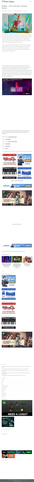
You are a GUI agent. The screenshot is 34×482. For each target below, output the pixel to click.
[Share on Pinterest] (6, 431)
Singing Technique (4, 394)
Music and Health (4, 388)
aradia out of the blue (11, 251)
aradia (4, 251)
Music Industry (3, 390)
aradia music (6, 251)
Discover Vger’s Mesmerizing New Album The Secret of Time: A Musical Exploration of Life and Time (17, 265)
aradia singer (16, 251)
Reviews (3, 391)
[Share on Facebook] (4, 431)
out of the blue (23, 251)
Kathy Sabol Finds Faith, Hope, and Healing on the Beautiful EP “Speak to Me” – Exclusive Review (13, 375)
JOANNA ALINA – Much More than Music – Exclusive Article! (27, 264)
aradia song (19, 251)
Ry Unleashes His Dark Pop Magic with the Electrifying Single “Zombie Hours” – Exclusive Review (6, 265)
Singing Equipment (4, 393)
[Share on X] (2, 431)
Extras (2, 384)
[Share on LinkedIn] (8, 431)
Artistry (3, 381)
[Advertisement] (17, 123)
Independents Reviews (4, 387)
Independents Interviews (5, 385)
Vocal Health (3, 396)
